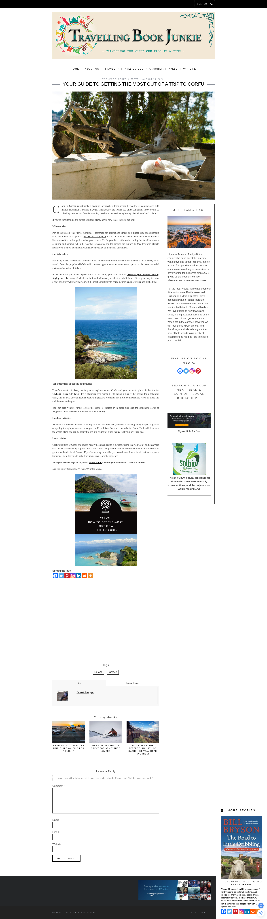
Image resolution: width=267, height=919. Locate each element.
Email (55, 832)
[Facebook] (55, 575)
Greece (72, 206)
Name (55, 820)
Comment (58, 786)
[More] (90, 575)
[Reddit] (84, 575)
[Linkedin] (78, 575)
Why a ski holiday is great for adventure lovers (106, 748)
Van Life (189, 69)
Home (75, 69)
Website (56, 844)
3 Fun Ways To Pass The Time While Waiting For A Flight (69, 748)
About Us (92, 69)
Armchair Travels (163, 69)
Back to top (197, 912)
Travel (110, 69)
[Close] (222, 810)
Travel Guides (132, 69)
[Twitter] (61, 575)
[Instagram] (73, 575)
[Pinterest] (67, 575)
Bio (79, 683)
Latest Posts (132, 683)
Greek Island (95, 462)
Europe (98, 672)
